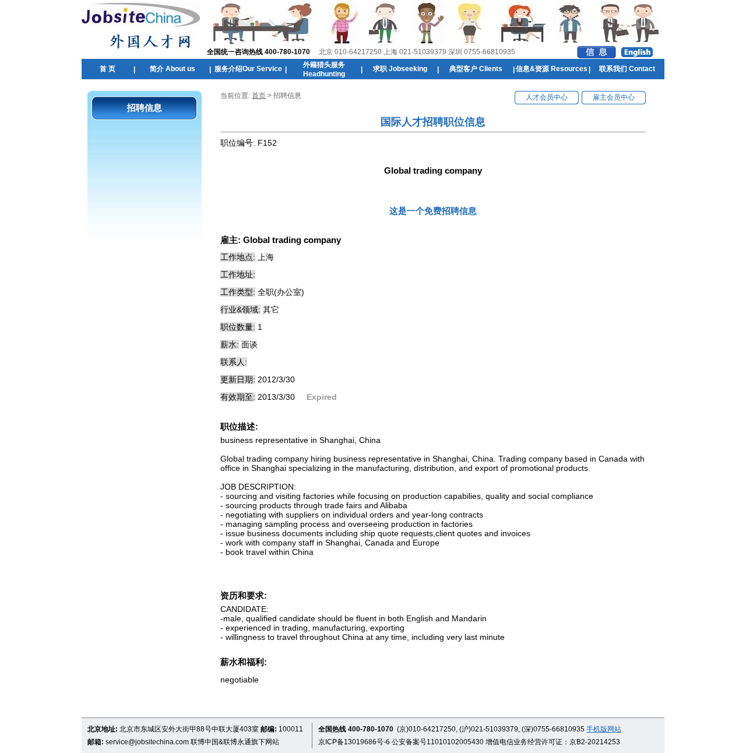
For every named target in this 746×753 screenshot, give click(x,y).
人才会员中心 (547, 97)
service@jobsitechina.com (147, 742)
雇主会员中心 (614, 97)
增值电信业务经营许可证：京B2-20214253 (552, 742)
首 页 (107, 69)
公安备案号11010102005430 (438, 742)
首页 (259, 96)
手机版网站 (603, 729)
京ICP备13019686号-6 (354, 742)
